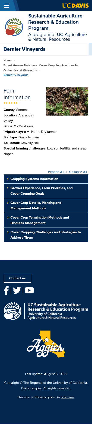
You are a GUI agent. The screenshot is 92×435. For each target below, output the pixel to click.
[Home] (14, 26)
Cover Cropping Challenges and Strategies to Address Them (45, 235)
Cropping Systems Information (34, 178)
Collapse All (78, 172)
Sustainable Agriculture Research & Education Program (55, 22)
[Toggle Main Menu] (6, 5)
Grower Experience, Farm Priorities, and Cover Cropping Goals (41, 191)
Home (7, 60)
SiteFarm (67, 397)
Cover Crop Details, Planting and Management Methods (35, 205)
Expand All (56, 172)
